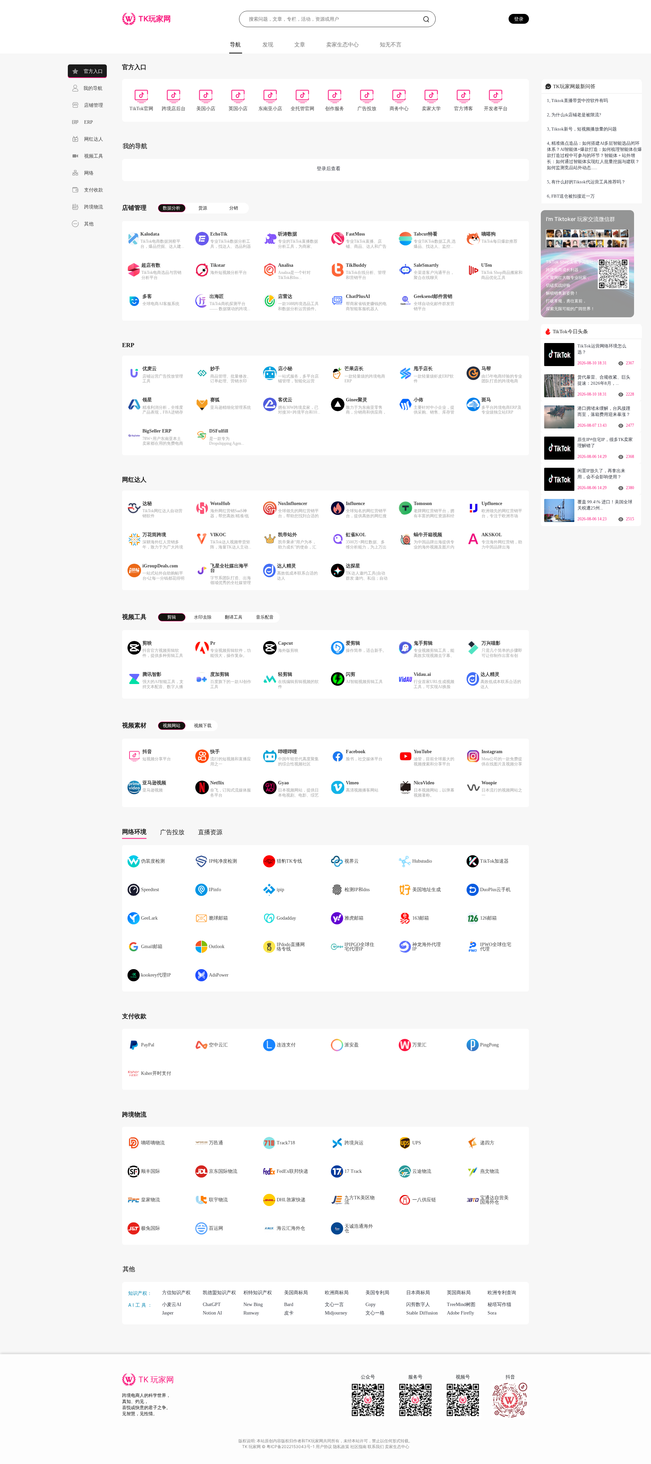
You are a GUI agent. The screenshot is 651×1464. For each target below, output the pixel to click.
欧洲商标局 (337, 1292)
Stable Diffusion (422, 1313)
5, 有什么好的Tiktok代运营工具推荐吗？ (586, 181)
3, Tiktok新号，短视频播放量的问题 (582, 129)
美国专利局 (377, 1292)
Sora (492, 1313)
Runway (251, 1313)
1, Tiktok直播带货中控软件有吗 (577, 100)
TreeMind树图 (461, 1304)
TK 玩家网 (156, 1379)
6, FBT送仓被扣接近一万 (571, 196)
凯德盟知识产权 (219, 1292)
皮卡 (289, 1313)
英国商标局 (459, 1292)
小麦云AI (171, 1304)
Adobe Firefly (460, 1313)
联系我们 (376, 1446)
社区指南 (359, 1446)
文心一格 (375, 1313)
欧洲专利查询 (502, 1292)
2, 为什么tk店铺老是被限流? (574, 114)
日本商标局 (418, 1292)
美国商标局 (296, 1292)
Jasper (168, 1313)
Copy (371, 1304)
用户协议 (324, 1446)
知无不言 (390, 44)
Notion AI (212, 1313)
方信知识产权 (176, 1292)
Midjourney (336, 1313)
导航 (235, 44)
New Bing (253, 1304)
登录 (519, 19)
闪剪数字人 (418, 1304)
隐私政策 (341, 1446)
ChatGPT (212, 1304)
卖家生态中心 (342, 44)
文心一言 (334, 1304)
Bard (288, 1304)
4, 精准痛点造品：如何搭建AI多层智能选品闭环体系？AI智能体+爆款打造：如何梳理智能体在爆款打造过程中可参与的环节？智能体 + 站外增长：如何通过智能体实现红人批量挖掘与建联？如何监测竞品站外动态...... (594, 155)
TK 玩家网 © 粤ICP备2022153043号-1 (279, 1446)
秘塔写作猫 (499, 1304)
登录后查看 (328, 168)
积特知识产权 (257, 1292)
